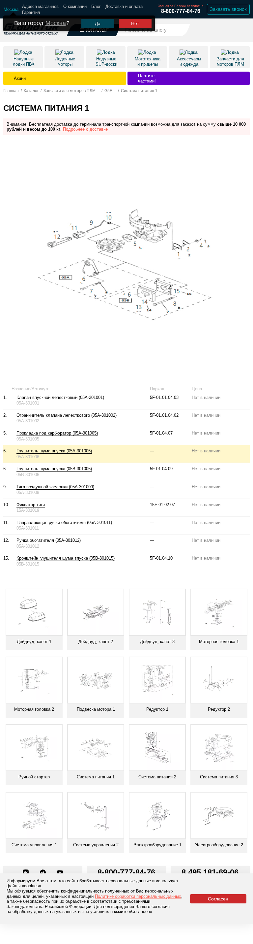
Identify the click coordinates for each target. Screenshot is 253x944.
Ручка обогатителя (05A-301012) (48, 540)
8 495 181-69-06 (210, 872)
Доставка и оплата (124, 6)
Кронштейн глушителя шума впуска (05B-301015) (65, 558)
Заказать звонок (228, 9)
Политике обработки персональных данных (138, 896)
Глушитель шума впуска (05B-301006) (54, 468)
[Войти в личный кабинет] (227, 29)
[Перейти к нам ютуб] (60, 873)
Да (97, 23)
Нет (135, 23)
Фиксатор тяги (30, 504)
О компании (75, 6)
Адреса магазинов (40, 6)
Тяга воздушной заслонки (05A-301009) (55, 486)
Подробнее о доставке (85, 129)
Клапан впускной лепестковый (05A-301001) (60, 397)
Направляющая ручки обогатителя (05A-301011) (64, 522)
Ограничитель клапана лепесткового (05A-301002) (66, 415)
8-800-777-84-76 (180, 11)
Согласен (218, 898)
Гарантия (31, 12)
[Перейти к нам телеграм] (43, 873)
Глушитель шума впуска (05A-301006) (54, 450)
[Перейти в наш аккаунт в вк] (26, 873)
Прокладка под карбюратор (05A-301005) (57, 433)
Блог (96, 6)
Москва (55, 23)
